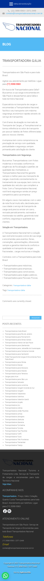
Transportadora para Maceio (16, 371)
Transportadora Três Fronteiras (17, 439)
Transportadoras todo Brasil (15, 331)
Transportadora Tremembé (15, 442)
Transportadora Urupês (14, 402)
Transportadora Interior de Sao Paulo (19, 342)
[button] (11, 4)
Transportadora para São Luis (16, 379)
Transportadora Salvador (14, 382)
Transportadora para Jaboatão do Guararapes (22, 348)
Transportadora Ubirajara (14, 416)
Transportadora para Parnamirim (17, 337)
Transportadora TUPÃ (13, 434)
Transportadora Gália (22, 285)
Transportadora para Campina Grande (19, 351)
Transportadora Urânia (13, 408)
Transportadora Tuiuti (13, 436)
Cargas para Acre (11, 376)
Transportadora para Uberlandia (17, 345)
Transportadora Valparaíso (15, 393)
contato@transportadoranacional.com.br (24, 13)
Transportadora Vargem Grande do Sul (19, 388)
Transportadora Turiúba (14, 428)
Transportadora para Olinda (15, 362)
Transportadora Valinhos (14, 396)
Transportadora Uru (12, 405)
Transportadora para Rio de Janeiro (18, 334)
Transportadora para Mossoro (16, 368)
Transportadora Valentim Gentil (17, 399)
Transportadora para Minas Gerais (18, 340)
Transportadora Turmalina (15, 425)
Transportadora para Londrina (16, 385)
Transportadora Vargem (14, 391)
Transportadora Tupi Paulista (16, 431)
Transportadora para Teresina (16, 373)
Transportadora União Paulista (16, 411)
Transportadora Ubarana (14, 422)
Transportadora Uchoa (13, 414)
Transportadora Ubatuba (14, 419)
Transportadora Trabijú (13, 445)
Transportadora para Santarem (17, 354)
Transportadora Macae (13, 365)
